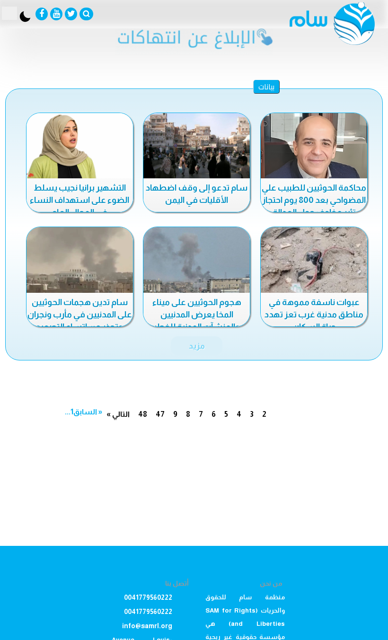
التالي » (118, 414)
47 (160, 414)
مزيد (197, 346)
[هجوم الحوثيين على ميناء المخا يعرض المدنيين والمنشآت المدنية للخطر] (196, 260)
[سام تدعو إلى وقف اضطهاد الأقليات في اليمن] (196, 146)
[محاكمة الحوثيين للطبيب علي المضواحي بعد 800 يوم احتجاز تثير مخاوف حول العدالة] (314, 146)
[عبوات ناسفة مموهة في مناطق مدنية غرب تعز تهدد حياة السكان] (314, 260)
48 (142, 414)
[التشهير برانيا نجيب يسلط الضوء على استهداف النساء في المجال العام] (79, 146)
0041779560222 (148, 597)
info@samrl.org (147, 626)
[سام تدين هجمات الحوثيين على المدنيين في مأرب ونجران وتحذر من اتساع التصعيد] (79, 260)
